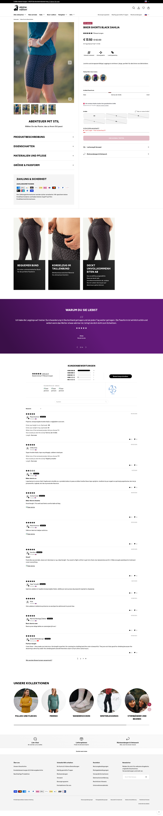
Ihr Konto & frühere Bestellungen (68, 766)
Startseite (16, 19)
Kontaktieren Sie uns (64, 785)
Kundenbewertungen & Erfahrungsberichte (28, 770)
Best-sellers (51, 15)
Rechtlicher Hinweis (99, 781)
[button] (148, 8)
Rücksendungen (136, 15)
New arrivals (32, 15)
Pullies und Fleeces (26, 716)
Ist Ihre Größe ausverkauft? (91, 128)
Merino (54, 716)
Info (71, 15)
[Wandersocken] (81, 700)
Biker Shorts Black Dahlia (26, 19)
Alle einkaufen (19, 15)
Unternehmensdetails (100, 785)
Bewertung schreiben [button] (120, 376)
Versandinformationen (100, 774)
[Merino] (53, 700)
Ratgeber (61, 15)
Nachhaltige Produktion (22, 774)
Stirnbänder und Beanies (137, 717)
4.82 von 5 (45, 374)
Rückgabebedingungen (101, 770)
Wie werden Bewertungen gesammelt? (39, 660)
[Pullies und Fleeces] (26, 700)
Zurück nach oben (81, 751)
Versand (59, 778)
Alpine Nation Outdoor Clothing (25, 799)
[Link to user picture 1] (30, 510)
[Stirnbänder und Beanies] (137, 700)
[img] (30, 414)
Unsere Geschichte (20, 766)
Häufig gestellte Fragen (120, 15)
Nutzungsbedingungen (100, 766)
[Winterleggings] (109, 700)
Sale (40, 15)
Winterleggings (109, 716)
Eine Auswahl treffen (116, 138)
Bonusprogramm (103, 15)
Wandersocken (81, 716)
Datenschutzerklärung (100, 778)
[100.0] (112, 389)
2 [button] (80, 658)
